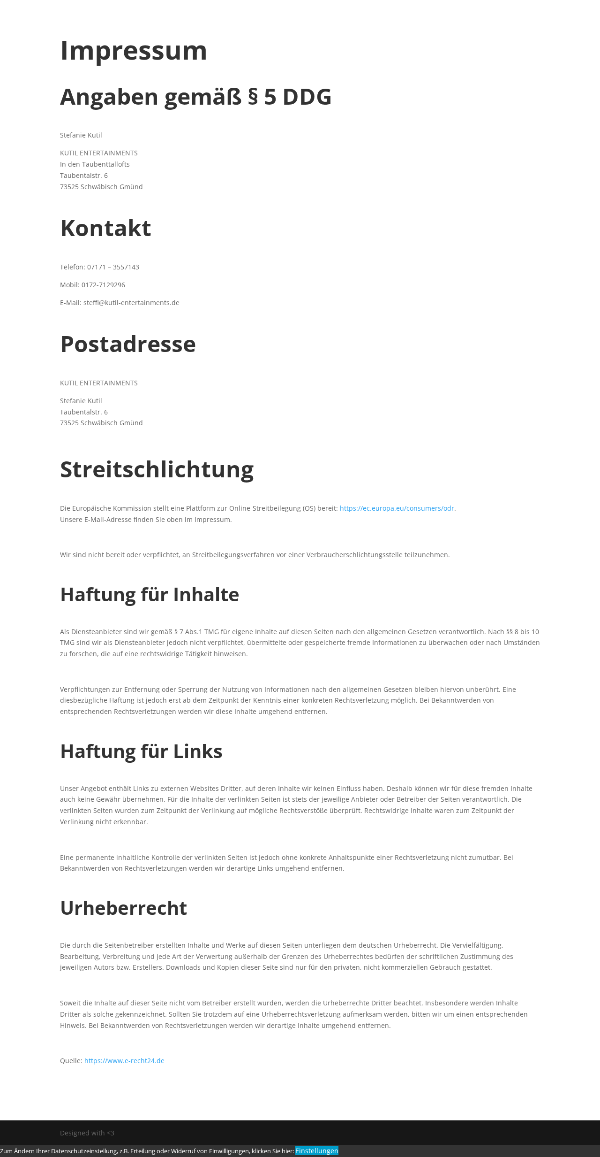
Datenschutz (329, 26)
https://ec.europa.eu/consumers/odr (397, 508)
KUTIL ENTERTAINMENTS (236, 26)
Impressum (393, 26)
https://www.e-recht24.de (124, 1060)
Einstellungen (316, 1150)
